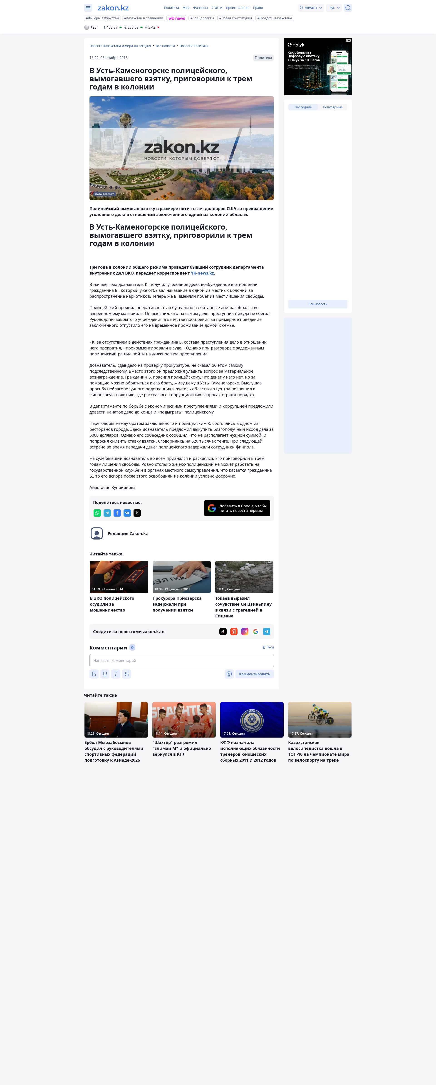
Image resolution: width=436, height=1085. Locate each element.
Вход (270, 647)
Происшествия (237, 7)
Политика (171, 7)
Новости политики (194, 46)
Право (258, 7)
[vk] (127, 513)
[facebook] (117, 513)
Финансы (200, 7)
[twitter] (137, 513)
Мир (186, 7)
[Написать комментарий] (181, 660)
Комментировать (254, 673)
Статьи (216, 7)
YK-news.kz (202, 273)
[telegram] (107, 513)
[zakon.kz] (113, 7)
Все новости (165, 46)
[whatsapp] (97, 513)
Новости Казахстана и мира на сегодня (120, 46)
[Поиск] (348, 8)
